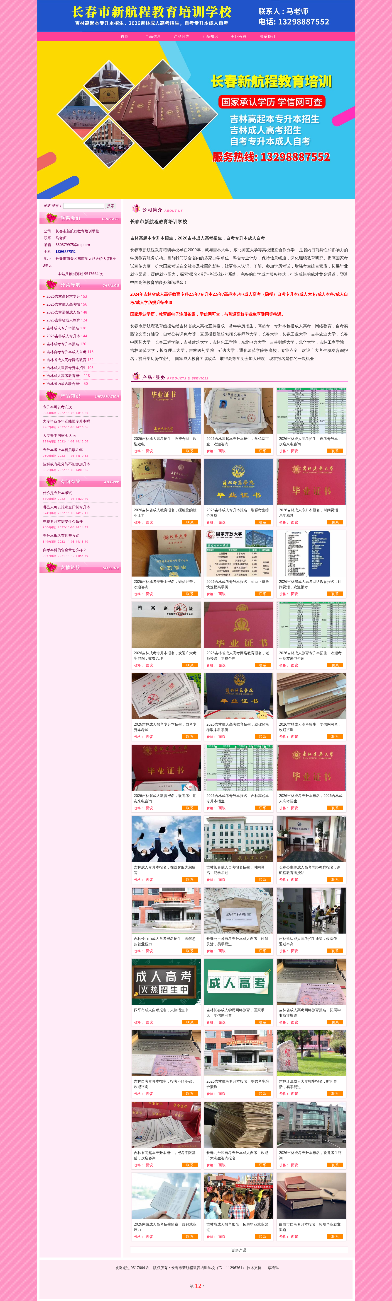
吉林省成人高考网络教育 (66, 359)
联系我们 (267, 36)
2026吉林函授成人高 (63, 312)
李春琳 (273, 1267)
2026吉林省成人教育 (63, 320)
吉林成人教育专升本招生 (66, 367)
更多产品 (239, 1250)
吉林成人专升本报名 (63, 328)
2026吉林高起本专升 (63, 296)
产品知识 (210, 36)
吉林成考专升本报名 (63, 343)
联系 (190, 451)
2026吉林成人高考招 (63, 304)
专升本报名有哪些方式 (61, 535)
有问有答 (239, 36)
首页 (124, 36)
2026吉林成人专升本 (63, 335)
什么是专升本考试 (57, 492)
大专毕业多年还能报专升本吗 (66, 421)
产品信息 (153, 36)
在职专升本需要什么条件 (63, 521)
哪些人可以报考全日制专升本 (66, 506)
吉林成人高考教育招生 (65, 375)
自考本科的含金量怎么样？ (64, 549)
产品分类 (181, 36)
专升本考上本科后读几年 (63, 449)
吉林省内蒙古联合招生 (65, 383)
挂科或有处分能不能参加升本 (66, 463)
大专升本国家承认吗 (59, 435)
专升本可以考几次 (57, 406)
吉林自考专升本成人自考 (66, 351)
